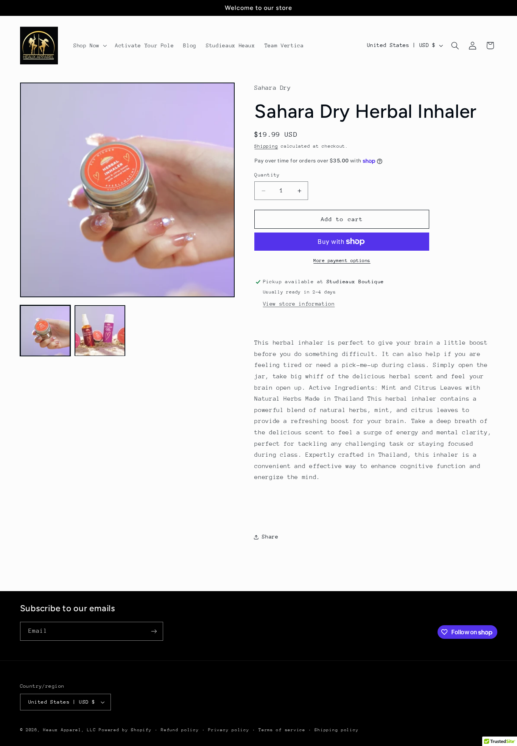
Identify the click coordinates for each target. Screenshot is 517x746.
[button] (89, 45)
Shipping (266, 146)
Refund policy (180, 729)
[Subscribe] (153, 631)
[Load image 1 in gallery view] (45, 331)
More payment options (342, 260)
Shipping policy (336, 729)
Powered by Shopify (125, 729)
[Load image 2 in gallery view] (100, 331)
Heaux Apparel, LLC (69, 729)
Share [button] (270, 537)
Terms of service (281, 729)
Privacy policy (228, 729)
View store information (299, 304)
